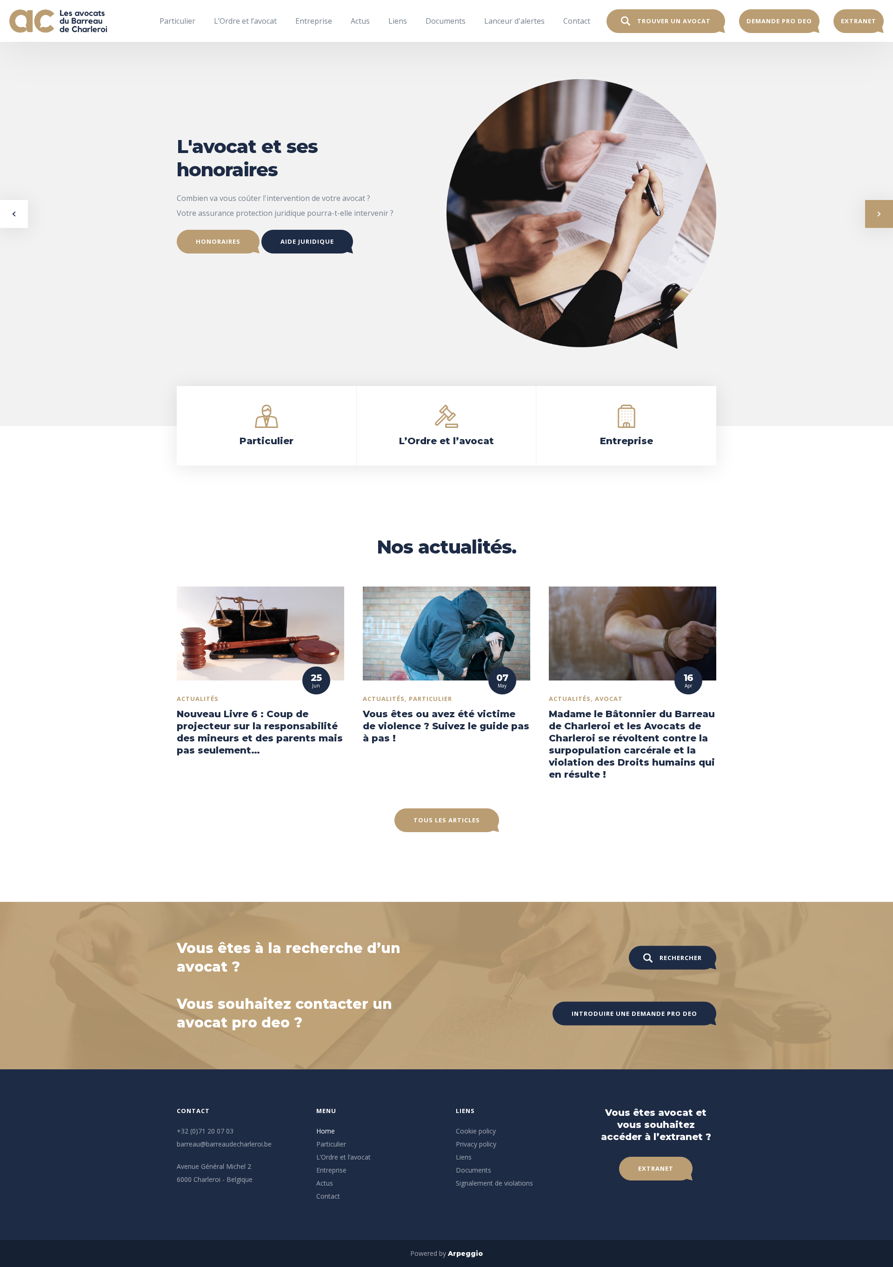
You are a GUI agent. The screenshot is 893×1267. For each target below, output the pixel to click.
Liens (397, 21)
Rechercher (681, 958)
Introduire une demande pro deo (634, 1013)
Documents (446, 21)
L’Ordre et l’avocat (245, 21)
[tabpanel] (446, 214)
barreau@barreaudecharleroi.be (224, 1144)
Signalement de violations (494, 1183)
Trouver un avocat (674, 21)
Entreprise (313, 21)
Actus (360, 21)
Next (879, 214)
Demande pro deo (779, 21)
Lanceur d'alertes (514, 21)
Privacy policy (476, 1144)
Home (325, 1131)
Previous (14, 214)
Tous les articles (446, 820)
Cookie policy (476, 1131)
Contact (576, 21)
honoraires (218, 241)
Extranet (858, 21)
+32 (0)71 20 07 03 (205, 1131)
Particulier (177, 21)
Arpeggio (465, 1253)
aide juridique (307, 241)
